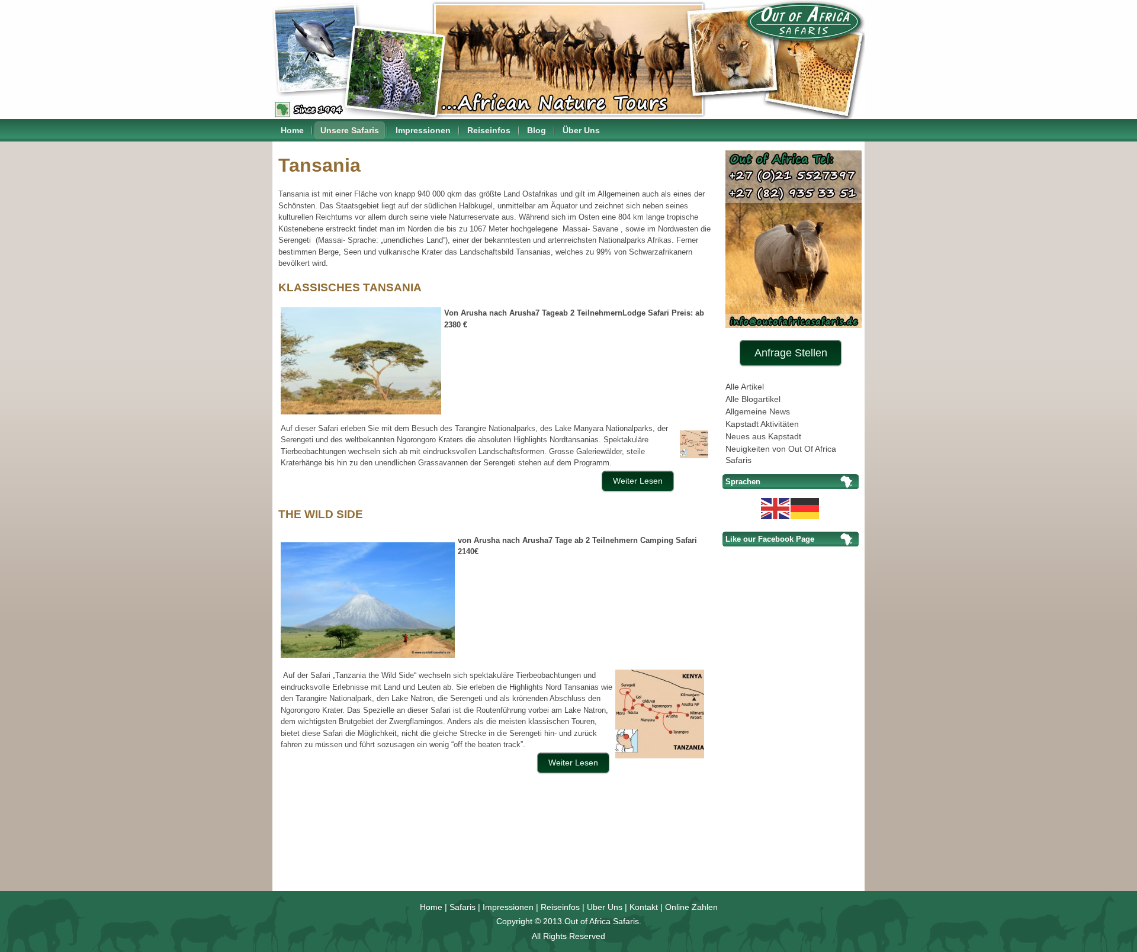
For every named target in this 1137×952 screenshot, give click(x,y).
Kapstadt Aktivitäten (762, 424)
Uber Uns (604, 907)
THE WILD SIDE (320, 514)
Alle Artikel (744, 386)
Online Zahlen (691, 907)
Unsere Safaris (349, 130)
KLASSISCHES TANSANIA (350, 287)
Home (292, 130)
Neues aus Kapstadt (763, 436)
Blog (536, 130)
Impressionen (423, 130)
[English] (776, 507)
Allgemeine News (757, 411)
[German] (805, 507)
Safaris (462, 907)
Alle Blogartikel (753, 399)
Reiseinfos (488, 130)
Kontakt (643, 907)
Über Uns (581, 130)
